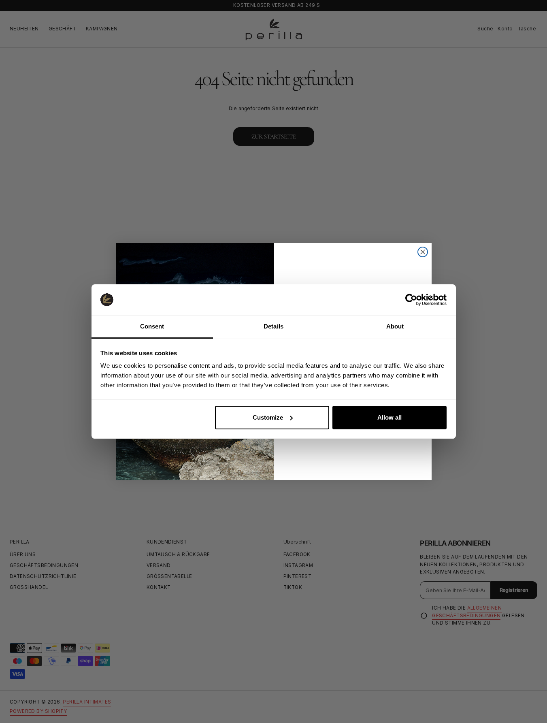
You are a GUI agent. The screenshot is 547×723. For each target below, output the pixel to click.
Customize (268, 417)
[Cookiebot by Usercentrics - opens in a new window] (411, 300)
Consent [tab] (152, 326)
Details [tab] (273, 326)
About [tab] (395, 326)
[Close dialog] (423, 252)
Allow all (389, 417)
